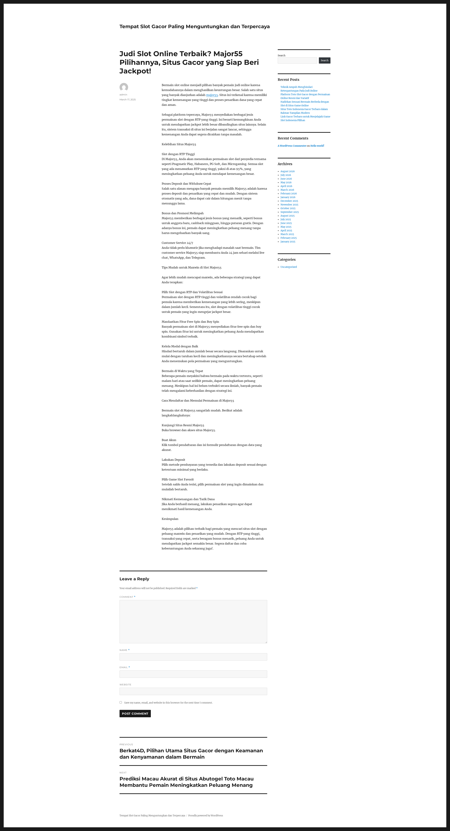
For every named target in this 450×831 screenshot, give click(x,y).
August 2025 (288, 215)
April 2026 (286, 186)
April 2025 (286, 230)
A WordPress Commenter (292, 145)
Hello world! (317, 145)
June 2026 (286, 178)
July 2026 (286, 175)
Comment (128, 596)
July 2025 (286, 219)
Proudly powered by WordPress (205, 815)
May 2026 (286, 182)
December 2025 (289, 200)
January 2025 (288, 241)
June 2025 (286, 223)
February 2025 (289, 237)
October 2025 (288, 208)
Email (125, 667)
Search (281, 55)
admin (123, 94)
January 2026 (288, 197)
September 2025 (290, 212)
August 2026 (288, 171)
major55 (212, 95)
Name (125, 650)
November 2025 (289, 204)
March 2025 (287, 234)
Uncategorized (289, 266)
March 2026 (287, 189)
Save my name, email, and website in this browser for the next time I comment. (168, 702)
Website (125, 684)
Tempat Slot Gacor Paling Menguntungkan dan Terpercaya (195, 26)
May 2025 (286, 226)
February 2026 (289, 193)
